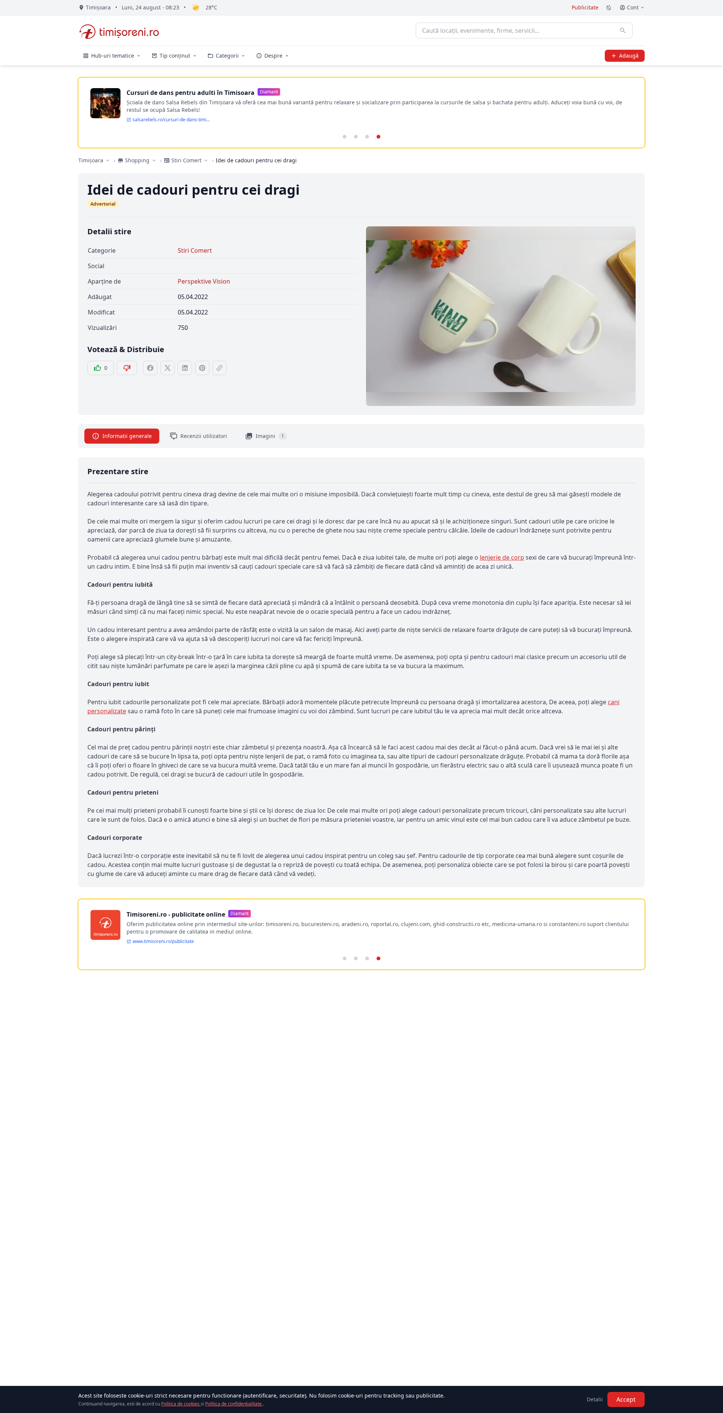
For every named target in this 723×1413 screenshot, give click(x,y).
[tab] (344, 137)
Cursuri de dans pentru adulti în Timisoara (191, 93)
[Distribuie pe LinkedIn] (185, 368)
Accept (626, 1399)
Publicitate (585, 7)
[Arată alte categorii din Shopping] (154, 160)
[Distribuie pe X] (167, 368)
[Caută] (623, 30)
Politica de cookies (181, 1404)
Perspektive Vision (204, 281)
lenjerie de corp (502, 557)
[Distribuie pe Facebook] (150, 368)
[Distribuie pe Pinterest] (202, 368)
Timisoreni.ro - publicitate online (176, 914)
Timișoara (90, 160)
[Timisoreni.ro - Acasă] (122, 30)
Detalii (595, 1399)
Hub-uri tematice (112, 55)
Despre (273, 55)
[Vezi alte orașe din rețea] (107, 160)
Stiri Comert (195, 250)
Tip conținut (175, 55)
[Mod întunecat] (608, 7)
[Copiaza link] (219, 368)
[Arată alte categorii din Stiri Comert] (206, 160)
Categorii (227, 55)
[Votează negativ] (127, 368)
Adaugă (629, 55)
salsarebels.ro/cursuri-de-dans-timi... (171, 120)
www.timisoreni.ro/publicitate (163, 941)
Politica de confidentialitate (234, 1404)
